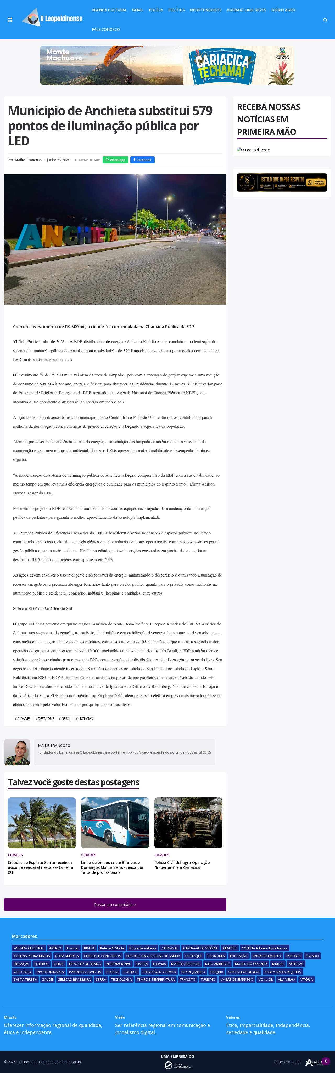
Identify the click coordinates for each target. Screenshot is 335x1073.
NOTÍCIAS (86, 718)
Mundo (277, 963)
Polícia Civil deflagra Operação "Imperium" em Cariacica (182, 865)
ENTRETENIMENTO (267, 956)
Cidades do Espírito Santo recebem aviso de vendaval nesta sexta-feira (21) (40, 867)
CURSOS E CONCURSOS (102, 956)
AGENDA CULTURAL (109, 9)
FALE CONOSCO (106, 29)
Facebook (144, 160)
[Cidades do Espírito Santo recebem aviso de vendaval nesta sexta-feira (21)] (42, 822)
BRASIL (89, 948)
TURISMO (208, 979)
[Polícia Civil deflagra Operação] (188, 822)
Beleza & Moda (112, 948)
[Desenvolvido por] (177, 1065)
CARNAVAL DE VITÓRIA (200, 948)
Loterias (159, 963)
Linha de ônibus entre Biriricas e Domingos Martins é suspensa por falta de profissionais (112, 867)
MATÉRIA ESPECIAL (185, 963)
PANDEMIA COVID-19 (85, 971)
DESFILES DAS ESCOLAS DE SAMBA (153, 956)
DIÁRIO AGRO (283, 9)
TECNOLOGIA (121, 979)
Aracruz (72, 948)
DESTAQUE (46, 718)
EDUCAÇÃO (239, 956)
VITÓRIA (306, 979)
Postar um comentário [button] (114, 904)
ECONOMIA (216, 956)
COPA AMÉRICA (67, 956)
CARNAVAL (169, 948)
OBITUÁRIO (22, 971)
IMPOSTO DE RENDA (84, 963)
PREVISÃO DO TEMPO (159, 971)
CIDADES (24, 718)
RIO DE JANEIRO (193, 971)
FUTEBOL (41, 963)
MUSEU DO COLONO (251, 963)
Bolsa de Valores (142, 948)
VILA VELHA (286, 979)
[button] (10, 20)
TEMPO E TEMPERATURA (156, 979)
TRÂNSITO (188, 979)
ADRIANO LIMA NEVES (246, 9)
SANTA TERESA (25, 979)
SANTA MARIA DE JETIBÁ (283, 971)
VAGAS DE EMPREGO (237, 979)
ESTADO (312, 956)
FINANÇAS (21, 963)
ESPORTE (293, 956)
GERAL (138, 9)
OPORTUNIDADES (206, 9)
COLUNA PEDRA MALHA (32, 956)
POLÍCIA (156, 9)
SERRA (101, 979)
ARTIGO (55, 948)
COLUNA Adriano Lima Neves (264, 948)
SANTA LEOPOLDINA (243, 971)
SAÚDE (47, 979)
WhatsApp (117, 160)
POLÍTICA (176, 9)
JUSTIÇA (142, 963)
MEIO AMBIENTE (217, 963)
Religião (216, 971)
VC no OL (266, 979)
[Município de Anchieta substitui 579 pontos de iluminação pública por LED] (115, 239)
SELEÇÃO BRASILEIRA (74, 979)
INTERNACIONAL (118, 963)
